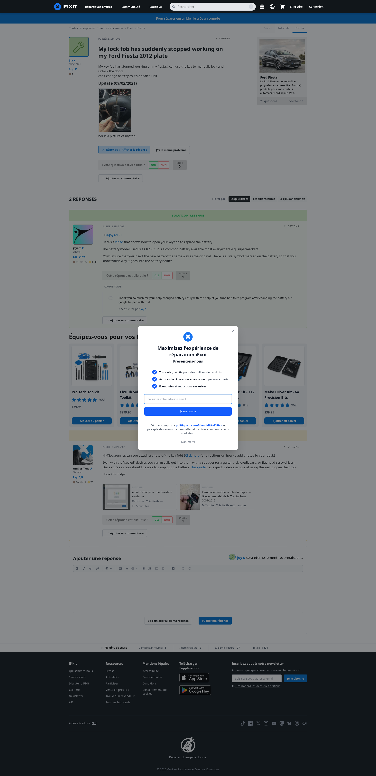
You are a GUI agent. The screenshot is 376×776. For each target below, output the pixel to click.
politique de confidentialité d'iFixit (199, 425)
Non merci (188, 442)
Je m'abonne (188, 411)
